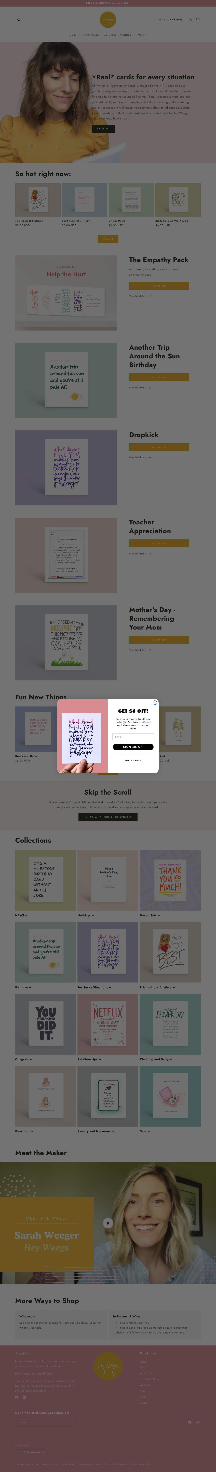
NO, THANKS (133, 760)
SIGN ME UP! (133, 746)
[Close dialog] (155, 703)
